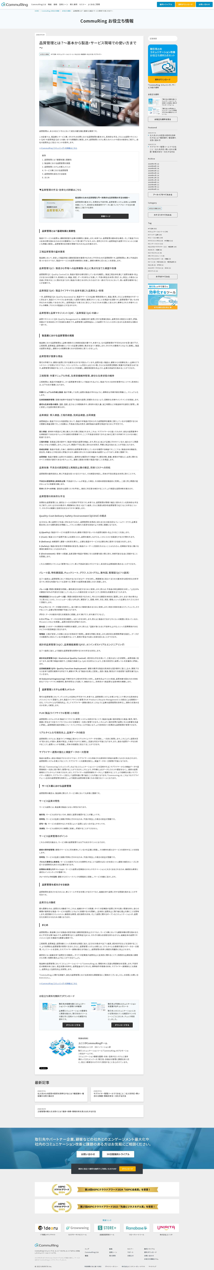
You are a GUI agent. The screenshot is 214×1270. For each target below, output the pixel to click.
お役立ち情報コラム (151, 1259)
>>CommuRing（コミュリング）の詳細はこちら (58, 148)
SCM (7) (151, 250)
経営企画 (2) (172, 262)
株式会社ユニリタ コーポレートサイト (133, 1266)
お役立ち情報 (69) (155, 208)
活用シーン (63, 4)
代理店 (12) (169, 240)
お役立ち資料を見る (162, 119)
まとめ (47, 177)
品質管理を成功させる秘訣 (55, 174)
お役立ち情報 (44, 54)
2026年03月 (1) (153, 171)
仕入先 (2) (152, 265)
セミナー (82, 4)
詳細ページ (105, 216)
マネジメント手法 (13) (156, 240)
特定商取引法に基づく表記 (92, 1266)
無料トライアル (166, 4)
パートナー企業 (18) (155, 234)
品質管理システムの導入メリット (57, 167)
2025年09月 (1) (153, 182)
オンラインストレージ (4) (156, 256)
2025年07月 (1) (153, 187)
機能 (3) (168, 259)
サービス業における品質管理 (56, 170)
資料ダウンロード (185, 4)
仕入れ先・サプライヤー (94, 54)
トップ (87, 1249)
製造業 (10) (173, 246)
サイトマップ (152, 1266)
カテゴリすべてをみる (163, 214)
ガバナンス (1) (153, 271)
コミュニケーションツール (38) (158, 231)
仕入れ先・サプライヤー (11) (158, 246)
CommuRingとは (38, 4)
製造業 (83, 54)
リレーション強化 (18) (156, 237)
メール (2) (152, 262)
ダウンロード (127, 1168)
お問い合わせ (204, 4)
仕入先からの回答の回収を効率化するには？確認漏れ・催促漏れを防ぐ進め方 (61, 1094)
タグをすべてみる (163, 276)
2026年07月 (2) (153, 164)
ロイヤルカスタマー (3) (156, 259)
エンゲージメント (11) (156, 243)
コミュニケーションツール (66, 54)
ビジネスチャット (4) (155, 253)
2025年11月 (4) (153, 180)
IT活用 (54, 54)
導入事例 (73, 4)
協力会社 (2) (162, 262)
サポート (130, 1252)
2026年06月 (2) (153, 166)
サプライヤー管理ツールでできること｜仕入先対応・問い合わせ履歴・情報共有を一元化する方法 (117, 1094)
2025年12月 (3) (153, 178)
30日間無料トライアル (118, 1154)
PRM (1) (161, 265)
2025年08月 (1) (153, 185)
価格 (55, 4)
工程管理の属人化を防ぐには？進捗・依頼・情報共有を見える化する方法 (67, 1111)
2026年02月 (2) (153, 173)
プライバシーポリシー (111, 1266)
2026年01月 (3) (153, 175)
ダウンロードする (73, 1025)
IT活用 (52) (153, 228)
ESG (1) (168, 268)
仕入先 (77, 54)
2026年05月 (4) (153, 168)
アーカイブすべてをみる (162, 194)
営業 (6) (159, 250)
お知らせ (130, 1256)
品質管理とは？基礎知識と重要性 (58, 159)
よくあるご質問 (94, 4)
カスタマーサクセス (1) (156, 268)
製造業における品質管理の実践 (57, 163)
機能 (50, 4)
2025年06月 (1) (153, 189)
